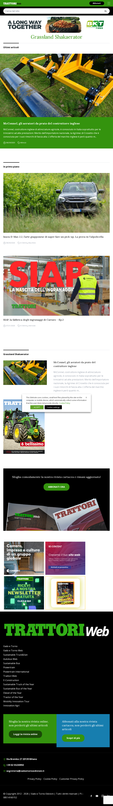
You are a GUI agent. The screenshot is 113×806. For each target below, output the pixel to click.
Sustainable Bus (11, 663)
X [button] (86, 397)
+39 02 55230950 (15, 765)
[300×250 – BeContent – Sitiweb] (65, 558)
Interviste (32, 326)
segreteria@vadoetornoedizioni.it (25, 770)
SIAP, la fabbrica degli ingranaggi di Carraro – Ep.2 (33, 319)
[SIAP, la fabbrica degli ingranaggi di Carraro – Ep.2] (56, 286)
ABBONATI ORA (56, 486)
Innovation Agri (11, 705)
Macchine (32, 243)
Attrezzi (23, 142)
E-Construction (11, 680)
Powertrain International (16, 671)
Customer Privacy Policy (71, 778)
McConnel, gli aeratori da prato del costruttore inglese (41, 123)
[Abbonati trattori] (65, 592)
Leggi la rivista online (25, 734)
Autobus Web (10, 659)
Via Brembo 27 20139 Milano (21, 759)
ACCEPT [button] (37, 407)
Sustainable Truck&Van (15, 654)
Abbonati (97, 3)
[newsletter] (24, 592)
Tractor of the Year (13, 697)
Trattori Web (10, 675)
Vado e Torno (10, 646)
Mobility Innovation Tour (16, 701)
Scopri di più (73, 738)
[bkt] (56, 25)
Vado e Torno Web (13, 650)
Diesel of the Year (12, 692)
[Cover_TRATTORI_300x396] (56, 426)
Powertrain (9, 667)
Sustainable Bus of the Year (17, 688)
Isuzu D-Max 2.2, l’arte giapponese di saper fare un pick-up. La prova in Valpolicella (53, 236)
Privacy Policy (34, 778)
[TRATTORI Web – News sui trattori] (12, 3)
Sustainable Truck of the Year (18, 684)
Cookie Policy (50, 778)
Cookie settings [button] (53, 407)
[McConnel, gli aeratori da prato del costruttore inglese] (56, 85)
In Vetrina (24, 243)
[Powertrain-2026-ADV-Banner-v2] (24, 558)
